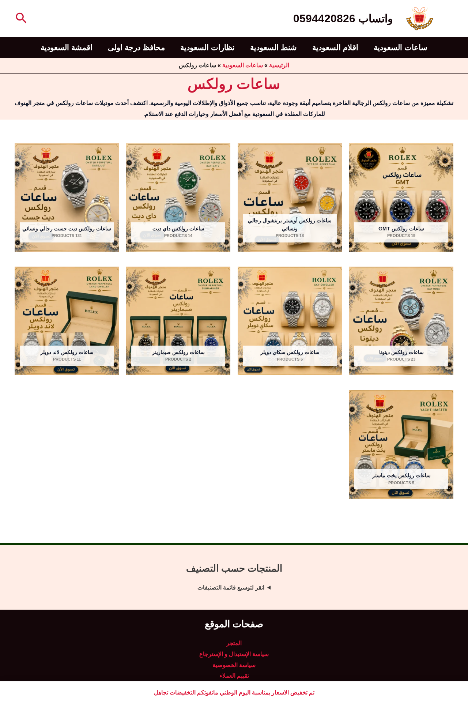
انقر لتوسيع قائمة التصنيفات (230, 587)
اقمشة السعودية (67, 47)
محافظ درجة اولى (136, 47)
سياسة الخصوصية (234, 665)
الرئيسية (279, 65)
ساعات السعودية (400, 47)
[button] (20, 19)
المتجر (234, 643)
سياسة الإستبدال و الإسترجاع (234, 654)
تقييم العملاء (234, 676)
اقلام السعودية (335, 47)
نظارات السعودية (207, 47)
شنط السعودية (273, 47)
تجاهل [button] (161, 692)
